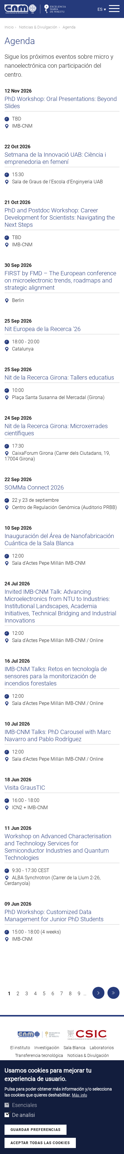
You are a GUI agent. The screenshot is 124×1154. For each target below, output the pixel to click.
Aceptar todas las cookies (40, 1143)
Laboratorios (102, 1047)
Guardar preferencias (35, 1130)
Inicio (9, 27)
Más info (79, 1095)
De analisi (23, 1115)
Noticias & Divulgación (38, 27)
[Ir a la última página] (113, 993)
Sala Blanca (74, 1047)
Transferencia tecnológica (39, 1055)
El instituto (20, 1047)
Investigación (46, 1047)
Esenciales (24, 1105)
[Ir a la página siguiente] (98, 993)
